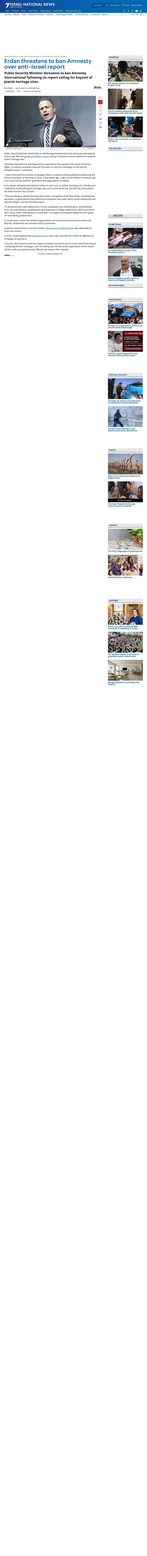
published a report (40, 156)
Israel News (33, 11)
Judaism (16, 14)
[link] (125, 84)
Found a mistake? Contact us (50, 254)
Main (7, 11)
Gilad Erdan (10, 91)
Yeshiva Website (81, 14)
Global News (45, 11)
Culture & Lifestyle (35, 14)
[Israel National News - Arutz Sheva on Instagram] (132, 11)
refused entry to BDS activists (59, 228)
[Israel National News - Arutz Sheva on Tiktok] (141, 11)
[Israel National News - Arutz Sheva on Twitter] (124, 11)
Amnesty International (32, 91)
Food (24, 14)
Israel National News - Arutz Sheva (24, 6)
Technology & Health (64, 14)
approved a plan (40, 235)
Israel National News (11, 56)
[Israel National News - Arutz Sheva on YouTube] (136, 11)
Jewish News (58, 11)
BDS (19, 91)
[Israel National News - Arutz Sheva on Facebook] (128, 11)
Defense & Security (73, 11)
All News (15, 11)
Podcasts (49, 14)
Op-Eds (8, 14)
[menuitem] (7, 11)
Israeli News (24, 56)
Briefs (23, 11)
